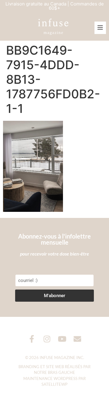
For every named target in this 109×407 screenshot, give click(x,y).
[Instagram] (47, 339)
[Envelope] (77, 339)
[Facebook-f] (32, 339)
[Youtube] (62, 339)
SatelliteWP (54, 384)
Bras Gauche (61, 372)
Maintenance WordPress (50, 378)
